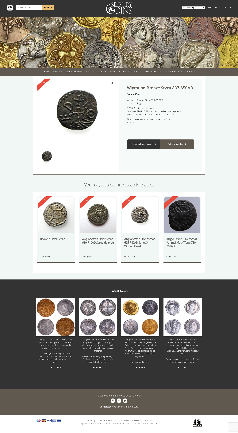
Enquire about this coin (142, 143)
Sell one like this (175, 143)
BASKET (227, 7)
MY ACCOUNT (214, 7)
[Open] (55, 317)
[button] (111, 83)
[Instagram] (71, 333)
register (107, 406)
